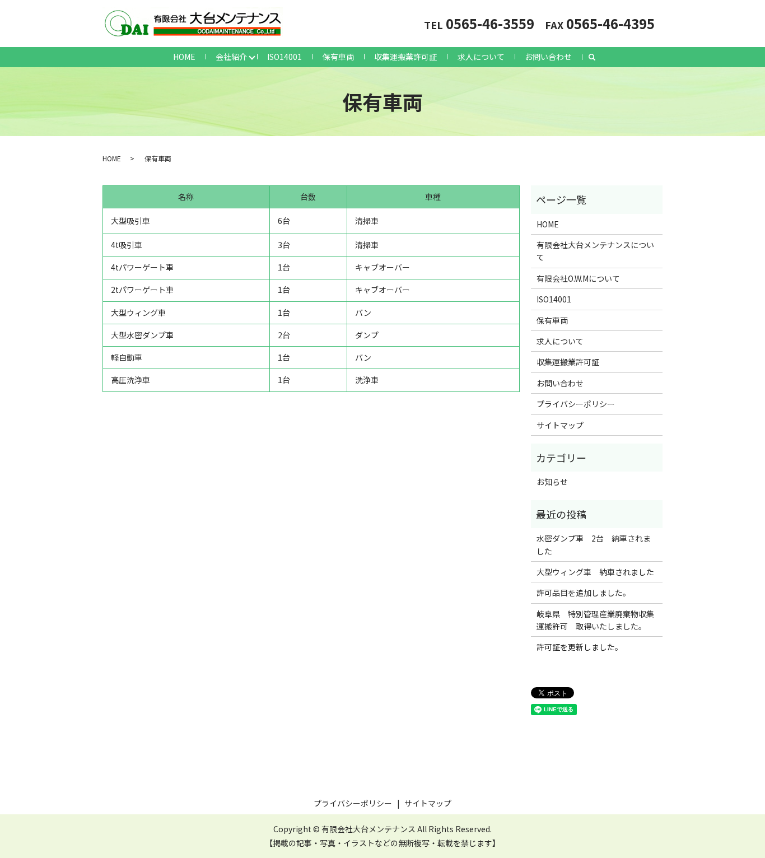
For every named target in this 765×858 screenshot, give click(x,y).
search (592, 57)
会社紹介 (231, 56)
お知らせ (552, 481)
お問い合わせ (548, 56)
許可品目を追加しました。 (584, 592)
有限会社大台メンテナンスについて (595, 251)
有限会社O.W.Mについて (578, 278)
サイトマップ (560, 425)
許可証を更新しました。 (580, 646)
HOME (184, 56)
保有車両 (338, 56)
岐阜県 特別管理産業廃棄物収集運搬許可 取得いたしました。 (595, 620)
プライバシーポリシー (576, 403)
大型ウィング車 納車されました (595, 571)
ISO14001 (284, 56)
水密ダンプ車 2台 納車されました (594, 544)
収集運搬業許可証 (405, 56)
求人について (481, 56)
